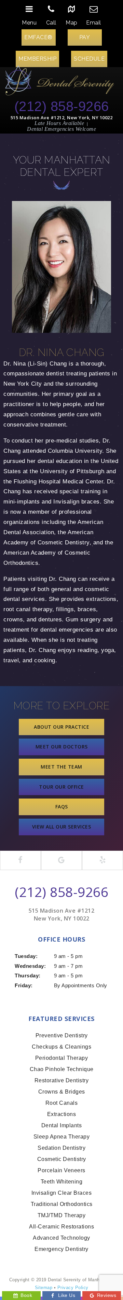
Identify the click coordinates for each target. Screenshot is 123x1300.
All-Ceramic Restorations (61, 1226)
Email (93, 22)
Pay (84, 37)
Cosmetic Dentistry (61, 1159)
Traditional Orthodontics (62, 1204)
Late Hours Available (59, 123)
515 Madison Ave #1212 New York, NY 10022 (62, 914)
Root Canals (61, 1103)
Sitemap (44, 1287)
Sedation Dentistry (61, 1148)
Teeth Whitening (62, 1182)
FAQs (61, 806)
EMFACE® (38, 37)
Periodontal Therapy (61, 1058)
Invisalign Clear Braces (61, 1193)
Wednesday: (30, 966)
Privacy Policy (72, 1287)
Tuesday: (26, 956)
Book (26, 1295)
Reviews (107, 1295)
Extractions (61, 1114)
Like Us (67, 1295)
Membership (37, 59)
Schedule (89, 59)
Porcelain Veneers (61, 1170)
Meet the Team (61, 766)
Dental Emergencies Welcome (61, 129)
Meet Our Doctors (62, 746)
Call (51, 22)
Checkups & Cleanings (61, 1047)
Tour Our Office (61, 787)
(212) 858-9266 (61, 106)
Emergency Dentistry (61, 1249)
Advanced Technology (61, 1238)
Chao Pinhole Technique (62, 1069)
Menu (29, 22)
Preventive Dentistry (62, 1035)
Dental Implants (61, 1125)
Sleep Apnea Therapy (61, 1137)
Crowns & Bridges (61, 1092)
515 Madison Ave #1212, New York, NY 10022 (62, 117)
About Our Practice (61, 727)
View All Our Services (61, 826)
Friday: (24, 985)
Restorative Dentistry (62, 1080)
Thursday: (28, 975)
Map (72, 22)
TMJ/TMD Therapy (62, 1215)
